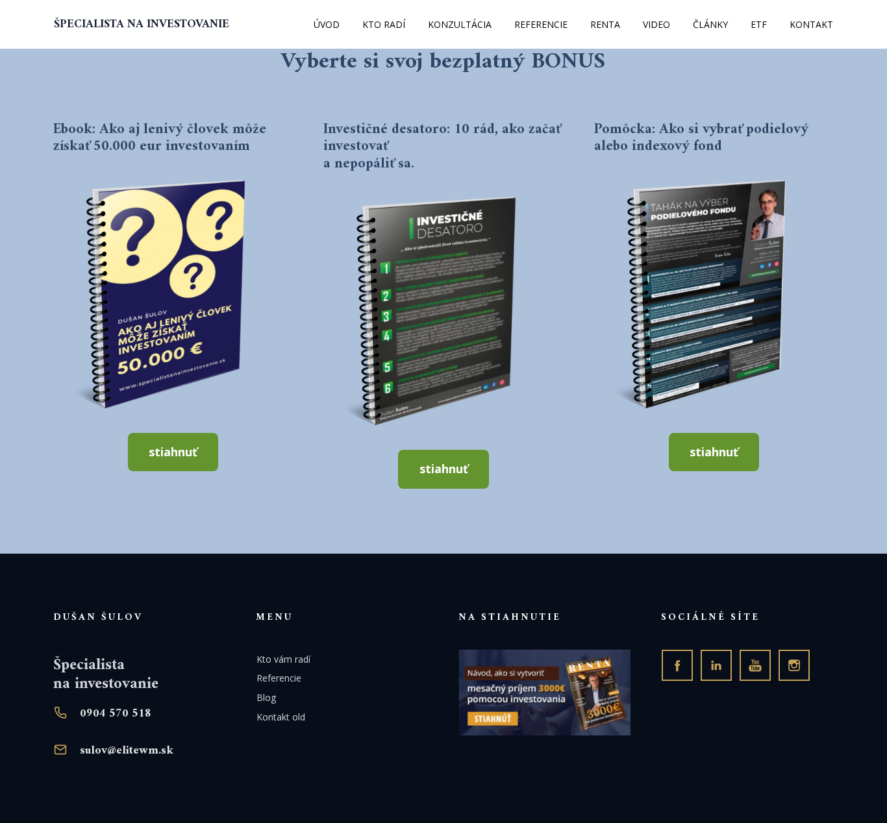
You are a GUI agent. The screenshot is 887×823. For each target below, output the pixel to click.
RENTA (605, 24)
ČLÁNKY (710, 24)
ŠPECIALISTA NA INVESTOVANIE (141, 25)
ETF (759, 24)
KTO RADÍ (383, 24)
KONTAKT (811, 24)
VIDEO (656, 24)
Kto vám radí (283, 659)
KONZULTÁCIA (460, 24)
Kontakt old (280, 717)
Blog (266, 697)
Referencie (278, 678)
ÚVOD (327, 24)
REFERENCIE (541, 24)
